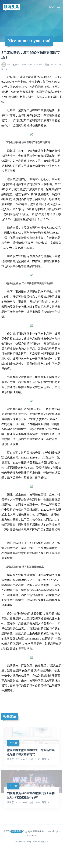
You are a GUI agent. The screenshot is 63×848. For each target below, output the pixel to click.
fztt (8, 64)
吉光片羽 (44, 842)
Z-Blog (28, 842)
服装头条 (11, 7)
